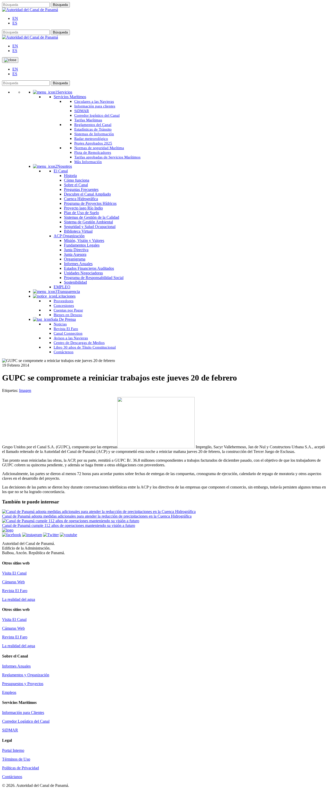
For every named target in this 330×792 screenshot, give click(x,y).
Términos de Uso (16, 759)
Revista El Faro (14, 590)
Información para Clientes (23, 712)
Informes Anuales (16, 666)
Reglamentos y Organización (25, 675)
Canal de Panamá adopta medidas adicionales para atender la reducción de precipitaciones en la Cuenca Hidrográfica (97, 516)
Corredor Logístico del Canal (26, 721)
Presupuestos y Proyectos (22, 683)
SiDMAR (10, 730)
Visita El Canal (14, 573)
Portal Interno (13, 750)
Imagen (25, 390)
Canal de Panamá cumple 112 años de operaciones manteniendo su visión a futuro (68, 525)
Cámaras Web (13, 582)
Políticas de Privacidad (20, 768)
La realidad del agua (18, 599)
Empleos (9, 692)
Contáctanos (12, 776)
